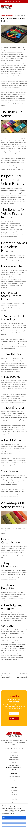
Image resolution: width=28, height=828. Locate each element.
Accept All (5, 817)
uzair (23, 15)
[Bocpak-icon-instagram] (17, 1)
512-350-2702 (14, 757)
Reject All (5, 825)
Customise (5, 821)
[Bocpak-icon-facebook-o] (11, 1)
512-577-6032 (14, 755)
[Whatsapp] (22, 1)
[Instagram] (17, 748)
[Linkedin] (19, 1)
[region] (14, 816)
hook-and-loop (19, 646)
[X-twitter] (14, 1)
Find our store (14, 762)
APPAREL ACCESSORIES (7, 15)
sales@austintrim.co (14, 759)
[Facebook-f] (11, 748)
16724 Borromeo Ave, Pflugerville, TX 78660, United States (14, 767)
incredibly (3, 152)
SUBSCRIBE (13, 718)
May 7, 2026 (17, 15)
